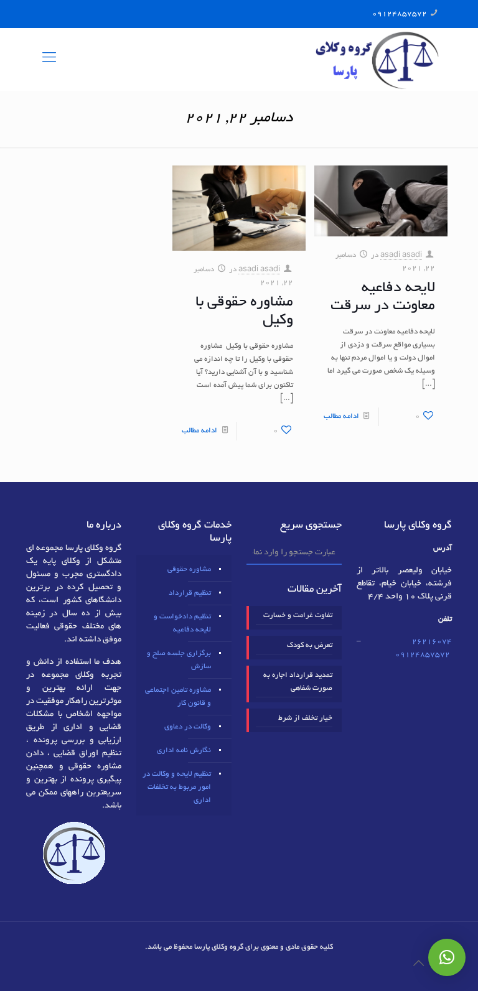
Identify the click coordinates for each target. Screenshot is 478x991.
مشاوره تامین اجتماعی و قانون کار (178, 696)
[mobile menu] (49, 59)
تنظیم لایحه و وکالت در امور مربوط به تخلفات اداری (177, 787)
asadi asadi (401, 255)
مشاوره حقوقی (189, 569)
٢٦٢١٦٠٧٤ (432, 642)
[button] (447, 957)
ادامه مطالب (341, 416)
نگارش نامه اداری (184, 751)
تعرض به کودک (309, 645)
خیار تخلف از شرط (305, 718)
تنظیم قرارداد (190, 593)
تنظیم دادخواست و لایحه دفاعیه (182, 623)
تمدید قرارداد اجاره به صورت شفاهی (297, 681)
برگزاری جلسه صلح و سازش (179, 660)
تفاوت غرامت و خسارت (297, 616)
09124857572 (399, 14)
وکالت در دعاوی (187, 727)
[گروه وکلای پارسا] (377, 59)
